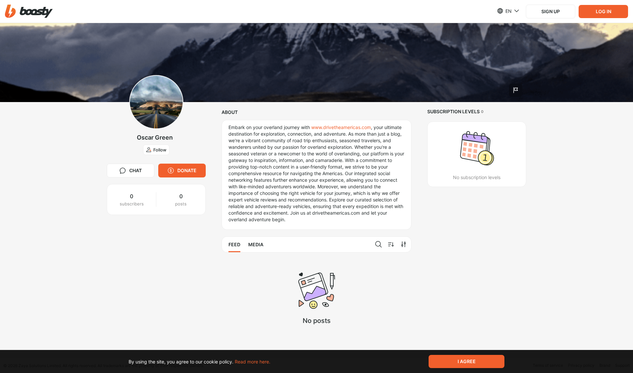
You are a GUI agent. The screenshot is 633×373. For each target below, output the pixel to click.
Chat (135, 170)
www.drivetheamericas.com (341, 127)
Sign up (550, 11)
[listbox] (504, 11)
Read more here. (252, 361)
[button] (29, 11)
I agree (467, 361)
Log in (603, 11)
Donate (186, 170)
